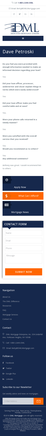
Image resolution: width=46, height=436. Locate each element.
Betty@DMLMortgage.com (28, 8)
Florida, (18, 412)
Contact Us (7, 319)
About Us (6, 297)
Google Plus (10, 373)
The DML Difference (11, 301)
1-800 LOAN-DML (25, 3)
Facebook (9, 363)
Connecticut (26, 412)
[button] (23, 183)
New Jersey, (25, 410)
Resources (7, 305)
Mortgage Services (10, 314)
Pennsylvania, (36, 410)
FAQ (4, 310)
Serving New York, (12, 410)
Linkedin (8, 379)
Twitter (8, 368)
